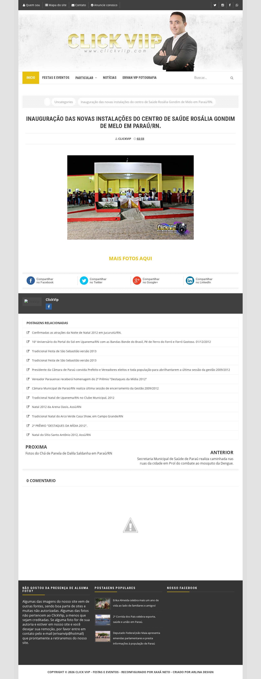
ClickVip (52, 299)
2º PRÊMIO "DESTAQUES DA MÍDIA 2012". (59, 426)
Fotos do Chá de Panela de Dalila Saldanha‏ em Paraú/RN (68, 453)
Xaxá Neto (162, 672)
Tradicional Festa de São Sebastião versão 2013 (64, 351)
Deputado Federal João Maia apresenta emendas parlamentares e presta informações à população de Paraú (136, 638)
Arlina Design (202, 672)
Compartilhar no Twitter (98, 280)
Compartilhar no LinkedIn (204, 280)
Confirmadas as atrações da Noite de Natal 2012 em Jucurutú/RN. (77, 332)
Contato (80, 5)
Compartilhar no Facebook (44, 280)
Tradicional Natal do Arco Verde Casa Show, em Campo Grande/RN (77, 416)
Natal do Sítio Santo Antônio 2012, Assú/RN (61, 435)
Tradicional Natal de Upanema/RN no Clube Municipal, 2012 (73, 398)
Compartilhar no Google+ (151, 280)
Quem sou (32, 5)
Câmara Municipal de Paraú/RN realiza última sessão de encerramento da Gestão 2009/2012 (95, 388)
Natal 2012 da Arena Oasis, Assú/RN (56, 407)
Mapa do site (57, 5)
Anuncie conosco (105, 5)
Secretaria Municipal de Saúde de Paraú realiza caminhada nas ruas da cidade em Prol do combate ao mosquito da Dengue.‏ (185, 461)
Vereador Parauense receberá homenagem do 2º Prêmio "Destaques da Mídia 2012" (89, 379)
